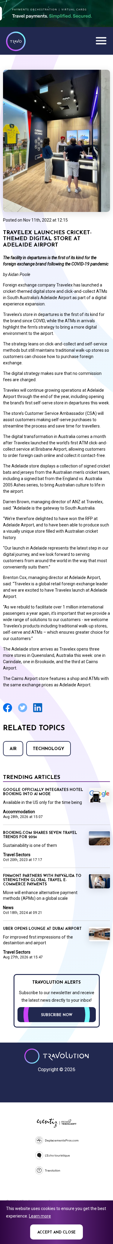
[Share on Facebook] (7, 711)
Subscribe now (56, 1015)
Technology (48, 749)
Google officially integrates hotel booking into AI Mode (43, 792)
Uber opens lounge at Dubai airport (42, 929)
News (8, 907)
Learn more (40, 1216)
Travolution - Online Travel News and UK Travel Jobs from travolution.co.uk (56, 1056)
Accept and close (56, 1232)
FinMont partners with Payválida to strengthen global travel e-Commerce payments (42, 880)
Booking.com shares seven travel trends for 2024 (40, 835)
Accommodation (19, 812)
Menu (101, 41)
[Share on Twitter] (22, 711)
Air (13, 749)
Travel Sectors (16, 854)
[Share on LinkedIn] (37, 711)
